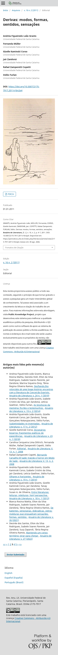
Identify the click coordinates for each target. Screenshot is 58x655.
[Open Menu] (3, 3)
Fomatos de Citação (14, 247)
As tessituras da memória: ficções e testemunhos (29, 406)
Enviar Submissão (15, 554)
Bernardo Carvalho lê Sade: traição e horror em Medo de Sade (31, 457)
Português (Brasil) (14, 582)
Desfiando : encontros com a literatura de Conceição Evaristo (31, 389)
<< (4, 544)
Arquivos (16, 10)
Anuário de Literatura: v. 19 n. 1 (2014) (26, 478)
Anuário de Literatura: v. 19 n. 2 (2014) (31, 410)
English (8, 573)
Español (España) (14, 577)
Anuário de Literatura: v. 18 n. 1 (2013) (29, 498)
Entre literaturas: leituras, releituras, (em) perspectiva (29, 494)
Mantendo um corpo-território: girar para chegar (28, 534)
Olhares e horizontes (20, 476)
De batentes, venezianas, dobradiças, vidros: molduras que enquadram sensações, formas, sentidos (31, 512)
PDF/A (10, 194)
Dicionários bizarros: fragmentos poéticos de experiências (27, 433)
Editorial (21, 448)
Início (5, 10)
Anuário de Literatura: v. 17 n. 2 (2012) (31, 425)
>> (20, 544)
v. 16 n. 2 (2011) (31, 10)
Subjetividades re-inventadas (24, 423)
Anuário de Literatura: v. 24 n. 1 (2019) (29, 395)
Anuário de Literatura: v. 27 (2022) (30, 537)
